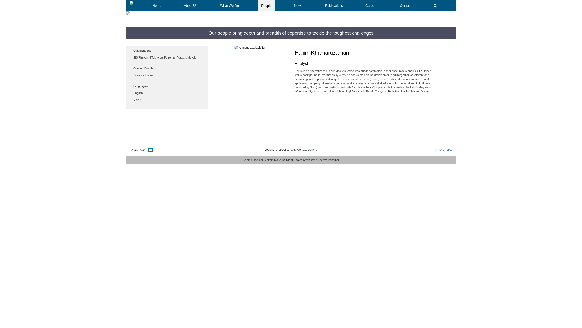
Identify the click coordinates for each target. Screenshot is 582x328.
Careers (371, 6)
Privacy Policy (443, 149)
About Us (191, 6)
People (266, 6)
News (298, 6)
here (314, 149)
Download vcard (143, 75)
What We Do (229, 6)
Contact (405, 6)
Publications (334, 6)
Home (156, 6)
